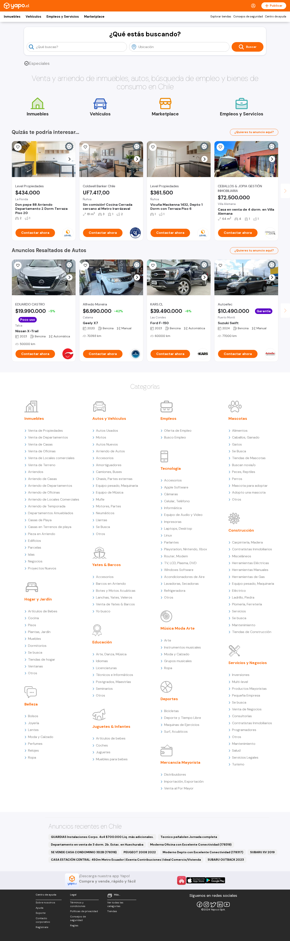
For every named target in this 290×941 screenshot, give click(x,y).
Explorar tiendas (221, 16)
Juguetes (103, 752)
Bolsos (33, 716)
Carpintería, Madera (247, 542)
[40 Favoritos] (153, 147)
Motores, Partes (108, 506)
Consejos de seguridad (248, 16)
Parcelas (34, 547)
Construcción (241, 530)
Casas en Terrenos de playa (49, 527)
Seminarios (104, 688)
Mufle (100, 499)
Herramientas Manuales (250, 570)
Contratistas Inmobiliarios (252, 549)
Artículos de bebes (110, 738)
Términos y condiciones (77, 904)
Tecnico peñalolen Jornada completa (188, 837)
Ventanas (35, 666)
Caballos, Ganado (245, 437)
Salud (236, 750)
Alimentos (240, 430)
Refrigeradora (174, 590)
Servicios (239, 611)
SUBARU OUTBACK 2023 (226, 860)
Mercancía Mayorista (180, 762)
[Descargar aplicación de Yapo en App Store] (196, 880)
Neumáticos (105, 513)
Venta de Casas (40, 444)
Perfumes (35, 743)
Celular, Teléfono (177, 501)
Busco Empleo (175, 437)
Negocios (35, 561)
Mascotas (237, 418)
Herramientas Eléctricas (250, 563)
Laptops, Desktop (178, 528)
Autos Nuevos (107, 444)
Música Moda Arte (177, 628)
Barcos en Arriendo (111, 583)
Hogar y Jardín (38, 599)
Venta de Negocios (247, 709)
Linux (168, 535)
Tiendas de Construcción (251, 632)
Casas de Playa (40, 520)
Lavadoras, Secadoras (181, 583)
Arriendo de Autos (110, 451)
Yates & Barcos (106, 564)
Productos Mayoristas (249, 688)
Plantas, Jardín (39, 632)
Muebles (34, 638)
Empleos (168, 418)
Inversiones (240, 675)
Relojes (33, 750)
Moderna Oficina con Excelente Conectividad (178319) (191, 844)
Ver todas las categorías (115, 904)
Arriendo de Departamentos (50, 485)
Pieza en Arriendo (41, 534)
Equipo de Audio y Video (183, 514)
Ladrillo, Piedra (243, 597)
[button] (69, 159)
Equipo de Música (109, 492)
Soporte (40, 913)
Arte (167, 640)
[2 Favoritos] (153, 265)
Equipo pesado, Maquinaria (117, 485)
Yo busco (103, 611)
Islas (31, 554)
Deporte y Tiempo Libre (182, 717)
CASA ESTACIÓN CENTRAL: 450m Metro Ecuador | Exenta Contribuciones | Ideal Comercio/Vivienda (126, 860)
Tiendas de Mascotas (249, 458)
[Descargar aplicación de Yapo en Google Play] (215, 880)
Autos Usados (107, 430)
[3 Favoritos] (85, 265)
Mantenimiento (243, 625)
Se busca (35, 652)
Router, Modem (176, 556)
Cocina (33, 618)
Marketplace (94, 16)
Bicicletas (171, 711)
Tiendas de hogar (41, 659)
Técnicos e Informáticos (114, 675)
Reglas (74, 925)
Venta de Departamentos (48, 437)
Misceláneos (241, 556)
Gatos (237, 444)
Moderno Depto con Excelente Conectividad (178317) (203, 852)
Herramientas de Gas (248, 577)
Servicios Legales (245, 757)
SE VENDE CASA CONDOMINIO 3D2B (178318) (84, 852)
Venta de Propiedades (45, 430)
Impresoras (173, 521)
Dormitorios (37, 645)
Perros (237, 479)
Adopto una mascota (249, 492)
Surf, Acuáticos (176, 731)
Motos (101, 437)
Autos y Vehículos (109, 418)
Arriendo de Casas (42, 479)
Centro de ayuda (275, 16)
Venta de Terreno (41, 465)
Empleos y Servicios (62, 16)
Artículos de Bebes (42, 611)
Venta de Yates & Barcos (115, 604)
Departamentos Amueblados (50, 513)
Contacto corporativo (43, 920)
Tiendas (112, 911)
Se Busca (103, 527)
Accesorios (105, 458)
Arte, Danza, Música (111, 654)
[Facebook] (199, 904)
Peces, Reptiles (243, 472)
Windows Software (178, 570)
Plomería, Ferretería (247, 604)
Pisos (32, 625)
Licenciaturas (106, 668)
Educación (102, 642)
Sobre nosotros (45, 902)
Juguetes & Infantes (111, 726)
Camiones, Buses (109, 472)
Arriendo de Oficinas (44, 492)
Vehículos (33, 16)
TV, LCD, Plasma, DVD (180, 563)
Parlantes (171, 542)
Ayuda (39, 908)
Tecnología (170, 468)
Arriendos (35, 472)
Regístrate (42, 927)
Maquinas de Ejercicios (181, 724)
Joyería (33, 723)
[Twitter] (213, 904)
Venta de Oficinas (42, 451)
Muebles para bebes (112, 759)
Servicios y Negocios (247, 662)
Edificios (34, 540)
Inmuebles (12, 16)
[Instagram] (206, 904)
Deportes (169, 698)
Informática (173, 508)
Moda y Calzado (40, 737)
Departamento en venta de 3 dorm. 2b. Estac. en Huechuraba (97, 844)
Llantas (101, 520)
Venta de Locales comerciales (51, 458)
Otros (32, 673)
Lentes (33, 730)
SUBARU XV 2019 (262, 852)
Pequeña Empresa (246, 695)
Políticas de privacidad (84, 911)
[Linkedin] (220, 904)
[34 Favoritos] (18, 147)
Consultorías (242, 716)
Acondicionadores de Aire (184, 577)
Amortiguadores (108, 465)
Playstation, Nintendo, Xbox (185, 549)
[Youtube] (226, 904)
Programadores (244, 730)
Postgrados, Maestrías (113, 682)
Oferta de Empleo (177, 430)
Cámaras (171, 494)
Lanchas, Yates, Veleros (114, 597)
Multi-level (240, 682)
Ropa (32, 757)
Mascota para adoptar (250, 485)
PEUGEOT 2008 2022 (140, 852)
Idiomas (102, 661)
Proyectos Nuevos (42, 568)
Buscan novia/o (244, 465)
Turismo (238, 764)
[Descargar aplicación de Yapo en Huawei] (181, 880)
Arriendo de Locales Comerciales (53, 499)
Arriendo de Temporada (46, 506)
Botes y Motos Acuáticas (115, 590)
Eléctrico (239, 590)
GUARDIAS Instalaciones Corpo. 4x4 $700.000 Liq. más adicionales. (102, 837)
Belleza (31, 704)
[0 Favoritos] (85, 147)
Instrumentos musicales (182, 647)
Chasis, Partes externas (114, 479)
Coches (102, 745)
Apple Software (176, 487)
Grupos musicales (178, 661)
